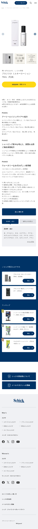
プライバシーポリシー (8, 521)
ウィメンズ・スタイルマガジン (11, 476)
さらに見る (30, 241)
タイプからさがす (9, 430)
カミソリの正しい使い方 (9, 494)
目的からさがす (8, 426)
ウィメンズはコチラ (20, 2)
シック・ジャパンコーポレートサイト (13, 509)
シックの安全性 (6, 499)
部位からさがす (26, 426)
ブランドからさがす (27, 422)
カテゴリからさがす (10, 422)
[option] (19, 35)
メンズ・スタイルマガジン (10, 435)
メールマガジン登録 (8, 504)
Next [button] (35, 34)
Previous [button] (3, 34)
